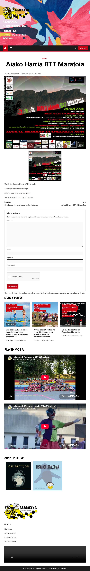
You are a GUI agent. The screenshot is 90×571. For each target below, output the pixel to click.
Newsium (52, 568)
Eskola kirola (11, 305)
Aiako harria (12, 197)
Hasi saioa (8, 529)
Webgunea (11, 265)
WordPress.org (10, 541)
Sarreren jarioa (9, 533)
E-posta (10, 257)
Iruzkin (10, 220)
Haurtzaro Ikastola (69, 311)
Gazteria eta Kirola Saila (13, 308)
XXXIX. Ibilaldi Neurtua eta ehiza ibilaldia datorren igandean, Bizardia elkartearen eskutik (44, 333)
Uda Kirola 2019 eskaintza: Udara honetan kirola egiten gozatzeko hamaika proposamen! (17, 333)
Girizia (24, 197)
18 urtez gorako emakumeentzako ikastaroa (21, 203)
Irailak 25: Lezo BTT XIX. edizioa (73, 203)
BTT (19, 197)
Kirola (44, 58)
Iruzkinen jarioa (10, 537)
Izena (9, 250)
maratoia (30, 197)
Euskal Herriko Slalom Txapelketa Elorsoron (71, 331)
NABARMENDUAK (39, 311)
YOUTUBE (83, 48)
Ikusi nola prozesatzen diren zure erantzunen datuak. (65, 293)
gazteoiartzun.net (13, 74)
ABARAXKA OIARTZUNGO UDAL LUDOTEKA (15, 26)
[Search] (75, 48)
